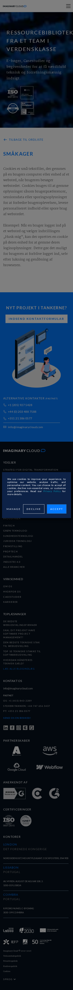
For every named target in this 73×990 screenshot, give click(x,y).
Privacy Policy (52, 490)
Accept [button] (56, 508)
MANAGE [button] (13, 508)
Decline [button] (34, 508)
